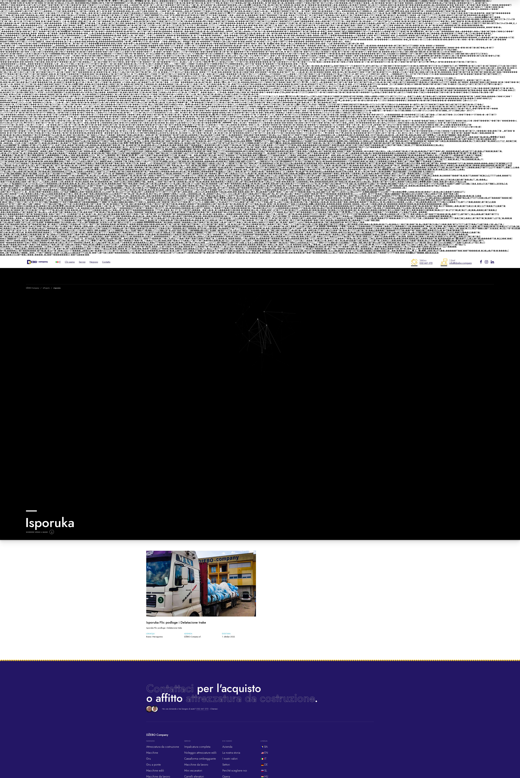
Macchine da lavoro (196, 765)
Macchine (152, 753)
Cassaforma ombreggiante (200, 759)
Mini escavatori (193, 771)
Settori (226, 765)
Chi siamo (70, 262)
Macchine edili (155, 771)
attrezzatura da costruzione (250, 698)
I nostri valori (230, 759)
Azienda (227, 747)
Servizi (82, 262)
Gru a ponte (153, 765)
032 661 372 (202, 708)
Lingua (264, 741)
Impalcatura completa (197, 747)
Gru (148, 759)
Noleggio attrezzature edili (200, 753)
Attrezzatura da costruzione (162, 747)
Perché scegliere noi (234, 771)
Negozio (94, 262)
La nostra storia (231, 753)
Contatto (106, 262)
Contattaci (170, 688)
